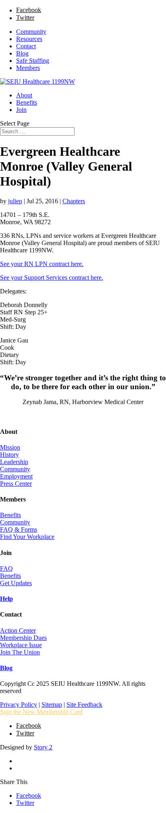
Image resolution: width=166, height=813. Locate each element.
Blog (22, 53)
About (24, 95)
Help (6, 598)
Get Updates (16, 583)
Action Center (18, 630)
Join (21, 109)
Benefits (26, 102)
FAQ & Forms (18, 529)
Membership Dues (23, 637)
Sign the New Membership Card (41, 711)
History (9, 454)
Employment (16, 476)
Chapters (73, 201)
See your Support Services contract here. (51, 277)
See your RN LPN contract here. (41, 263)
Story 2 (43, 747)
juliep (15, 201)
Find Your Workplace (27, 536)
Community (31, 31)
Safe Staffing (32, 60)
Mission (10, 447)
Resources (29, 38)
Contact (26, 46)
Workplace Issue (21, 645)
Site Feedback (84, 704)
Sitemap (52, 704)
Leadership (14, 461)
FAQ (6, 568)
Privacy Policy (18, 704)
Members (28, 67)
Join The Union (20, 652)
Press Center (16, 483)
